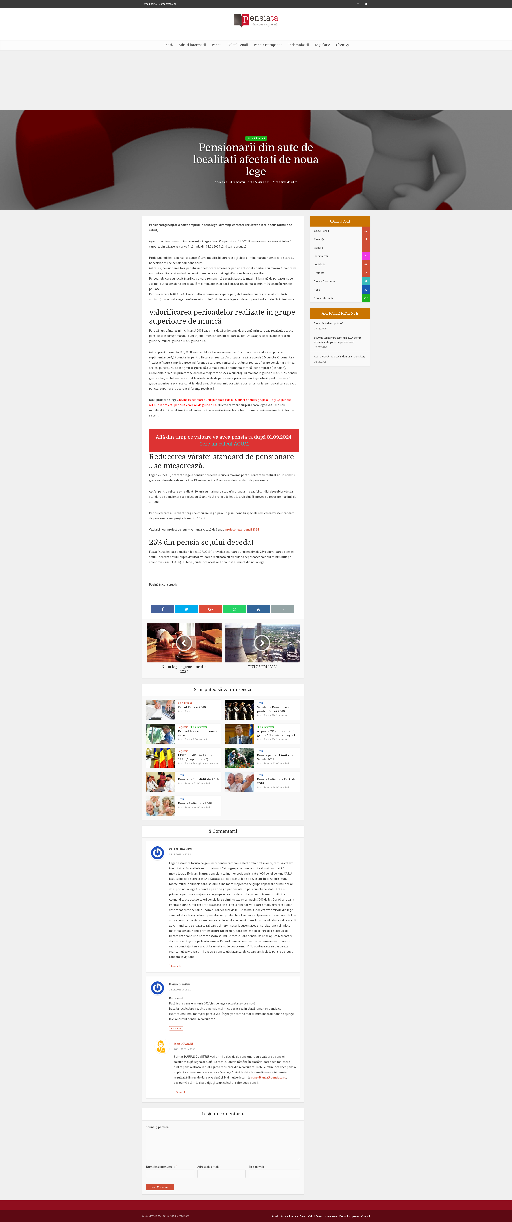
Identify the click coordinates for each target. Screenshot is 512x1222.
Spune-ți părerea (157, 1127)
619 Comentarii (281, 763)
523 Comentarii (202, 783)
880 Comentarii (280, 715)
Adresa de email (209, 1167)
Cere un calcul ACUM (224, 444)
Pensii (216, 45)
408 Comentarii (202, 807)
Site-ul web (256, 1167)
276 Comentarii (280, 739)
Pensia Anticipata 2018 (195, 803)
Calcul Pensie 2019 (192, 707)
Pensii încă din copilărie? (328, 323)
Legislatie (322, 45)
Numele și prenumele (161, 1167)
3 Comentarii (237, 182)
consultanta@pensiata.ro (268, 1077)
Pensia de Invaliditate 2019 (198, 779)
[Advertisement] (256, 80)
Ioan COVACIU (183, 1044)
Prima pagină (149, 4)
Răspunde (176, 966)
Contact (365, 1216)
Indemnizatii (298, 45)
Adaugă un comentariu (205, 763)
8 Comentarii (200, 739)
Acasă (168, 45)
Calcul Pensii (237, 45)
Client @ (342, 45)
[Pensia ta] (256, 20)
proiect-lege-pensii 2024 (242, 529)
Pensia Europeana (268, 45)
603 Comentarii (281, 787)
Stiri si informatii (192, 45)
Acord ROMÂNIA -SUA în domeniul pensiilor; (339, 356)
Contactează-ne (167, 4)
